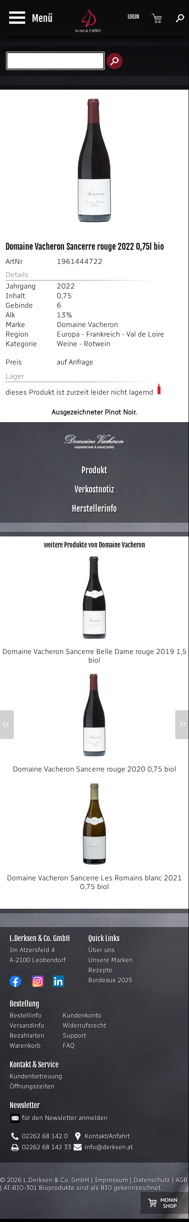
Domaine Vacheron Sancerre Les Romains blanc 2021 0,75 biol (94, 882)
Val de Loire (145, 334)
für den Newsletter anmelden (65, 1118)
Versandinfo (27, 1025)
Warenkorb (25, 1046)
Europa (68, 334)
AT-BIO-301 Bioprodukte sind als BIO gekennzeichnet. (83, 1188)
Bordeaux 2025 (110, 980)
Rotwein (97, 343)
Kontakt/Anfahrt (107, 1136)
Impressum (111, 1180)
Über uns (101, 950)
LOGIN (133, 17)
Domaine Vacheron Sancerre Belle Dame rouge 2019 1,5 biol (94, 656)
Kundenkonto (82, 1015)
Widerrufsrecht (84, 1025)
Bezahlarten (27, 1036)
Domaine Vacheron (87, 324)
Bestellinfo (26, 1015)
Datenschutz (152, 1180)
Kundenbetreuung (36, 1076)
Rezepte (100, 970)
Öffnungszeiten (32, 1086)
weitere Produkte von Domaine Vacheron (94, 545)
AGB (182, 1180)
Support (74, 1036)
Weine (67, 343)
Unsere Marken (110, 960)
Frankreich (103, 334)
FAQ (69, 1046)
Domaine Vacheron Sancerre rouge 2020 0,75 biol (94, 769)
